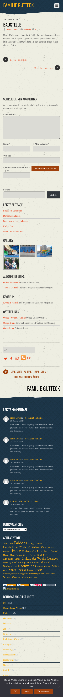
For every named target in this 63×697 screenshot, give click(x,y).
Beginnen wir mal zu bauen (15, 221)
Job (4, 628)
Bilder (19, 542)
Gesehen (43, 550)
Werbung (6, 577)
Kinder (46, 555)
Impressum (40, 371)
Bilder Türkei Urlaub (29, 501)
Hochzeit (7, 623)
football (13, 501)
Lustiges (52, 558)
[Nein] (59, 686)
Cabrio (38, 543)
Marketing (7, 562)
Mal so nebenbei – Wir (13, 231)
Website (7, 155)
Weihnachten (50, 573)
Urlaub (38, 569)
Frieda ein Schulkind (12, 210)
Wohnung (27, 29)
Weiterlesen (43, 691)
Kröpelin (8, 558)
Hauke (6, 555)
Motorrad (45, 562)
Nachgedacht (10, 566)
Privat (5, 570)
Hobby (19, 555)
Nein (27, 691)
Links (17, 558)
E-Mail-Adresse (41, 144)
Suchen (6, 189)
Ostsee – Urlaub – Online (14, 317)
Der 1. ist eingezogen (46, 68)
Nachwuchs (27, 565)
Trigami (30, 570)
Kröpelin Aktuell (11, 302)
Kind (39, 555)
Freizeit (26, 551)
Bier (11, 543)
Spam (12, 569)
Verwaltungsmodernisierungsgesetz (15, 574)
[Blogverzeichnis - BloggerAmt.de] (11, 588)
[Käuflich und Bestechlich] (9, 585)
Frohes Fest (8, 226)
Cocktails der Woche (15, 547)
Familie (51, 547)
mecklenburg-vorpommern (25, 562)
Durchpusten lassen (12, 215)
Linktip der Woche (34, 558)
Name (6, 144)
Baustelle (12, 24)
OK (15, 691)
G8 (34, 551)
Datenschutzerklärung (27, 377)
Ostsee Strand (9, 322)
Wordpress (27, 576)
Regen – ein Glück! (16, 59)
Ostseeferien (8, 328)
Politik (55, 566)
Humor (26, 555)
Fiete (16, 550)
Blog (30, 543)
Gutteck (55, 551)
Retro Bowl (15, 417)
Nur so (40, 566)
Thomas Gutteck (12, 29)
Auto (5, 543)
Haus (12, 555)
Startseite (16, 371)
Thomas (21, 569)
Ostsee (47, 566)
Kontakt (28, 371)
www (35, 577)
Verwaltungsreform (36, 573)
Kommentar (9, 114)
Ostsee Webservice (11, 282)
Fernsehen (6, 552)
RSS (29, 358)
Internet (33, 555)
